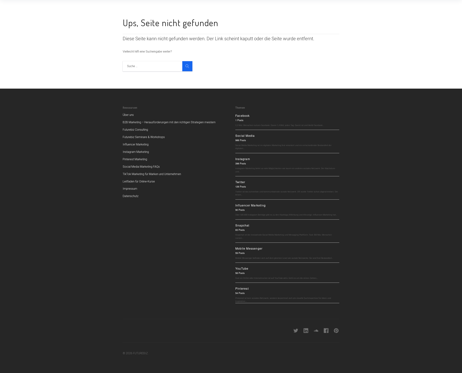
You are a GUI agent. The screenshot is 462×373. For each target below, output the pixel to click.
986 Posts (240, 140)
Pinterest (242, 288)
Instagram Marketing (136, 152)
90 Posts (240, 209)
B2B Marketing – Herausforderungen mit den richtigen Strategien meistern (169, 122)
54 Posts (240, 293)
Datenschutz (130, 196)
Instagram (242, 159)
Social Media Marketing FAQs (141, 166)
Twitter (240, 182)
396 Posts (240, 163)
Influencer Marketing (136, 144)
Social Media (245, 136)
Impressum (130, 188)
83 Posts (240, 230)
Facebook (242, 116)
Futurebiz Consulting (135, 129)
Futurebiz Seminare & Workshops (144, 137)
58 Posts (240, 273)
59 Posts (240, 253)
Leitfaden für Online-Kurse (139, 181)
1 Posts (239, 120)
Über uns (128, 115)
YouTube (241, 268)
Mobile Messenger (248, 248)
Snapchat (242, 225)
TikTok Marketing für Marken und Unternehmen (152, 174)
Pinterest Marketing (135, 159)
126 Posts (240, 186)
